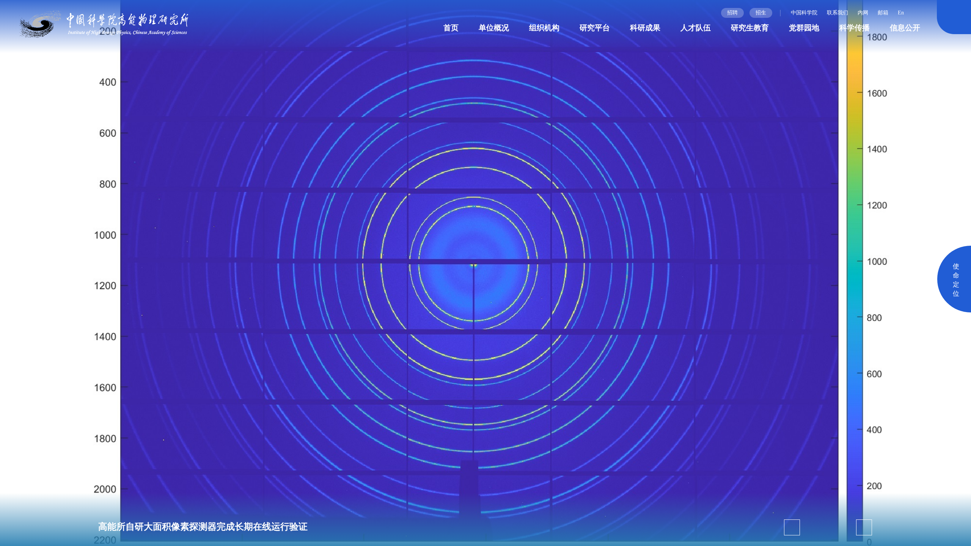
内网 (863, 13)
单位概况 (494, 28)
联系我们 (837, 13)
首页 (451, 28)
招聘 (732, 13)
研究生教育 (750, 28)
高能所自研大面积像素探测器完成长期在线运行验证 (203, 527)
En (901, 13)
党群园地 (804, 28)
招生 (761, 13)
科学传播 (854, 28)
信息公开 (905, 28)
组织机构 (544, 28)
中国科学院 (804, 13)
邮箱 (883, 13)
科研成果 (645, 28)
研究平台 (595, 28)
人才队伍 (695, 28)
